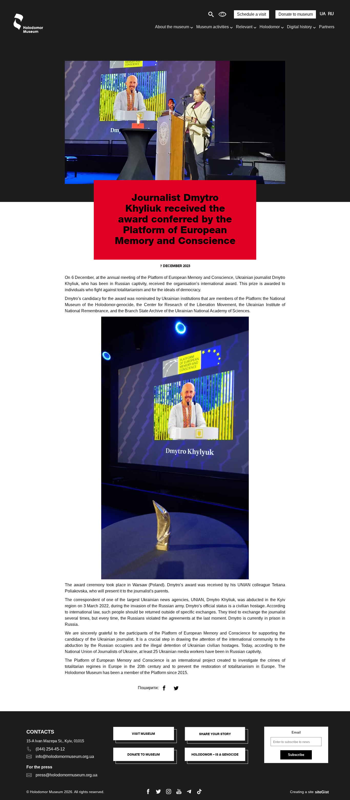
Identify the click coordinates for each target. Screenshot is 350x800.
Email (296, 732)
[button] (146, 736)
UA (322, 14)
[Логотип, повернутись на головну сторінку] (30, 23)
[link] (146, 757)
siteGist (322, 792)
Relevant (244, 27)
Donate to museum (296, 14)
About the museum (172, 27)
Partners (326, 27)
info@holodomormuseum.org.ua (65, 756)
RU (331, 14)
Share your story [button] (215, 734)
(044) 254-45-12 (50, 749)
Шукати (193, 14)
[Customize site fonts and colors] (222, 14)
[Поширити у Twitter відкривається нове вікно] (179, 686)
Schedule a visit (251, 14)
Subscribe (296, 755)
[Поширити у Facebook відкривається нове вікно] (167, 686)
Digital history (299, 27)
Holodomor (270, 27)
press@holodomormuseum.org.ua (66, 775)
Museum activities (212, 27)
